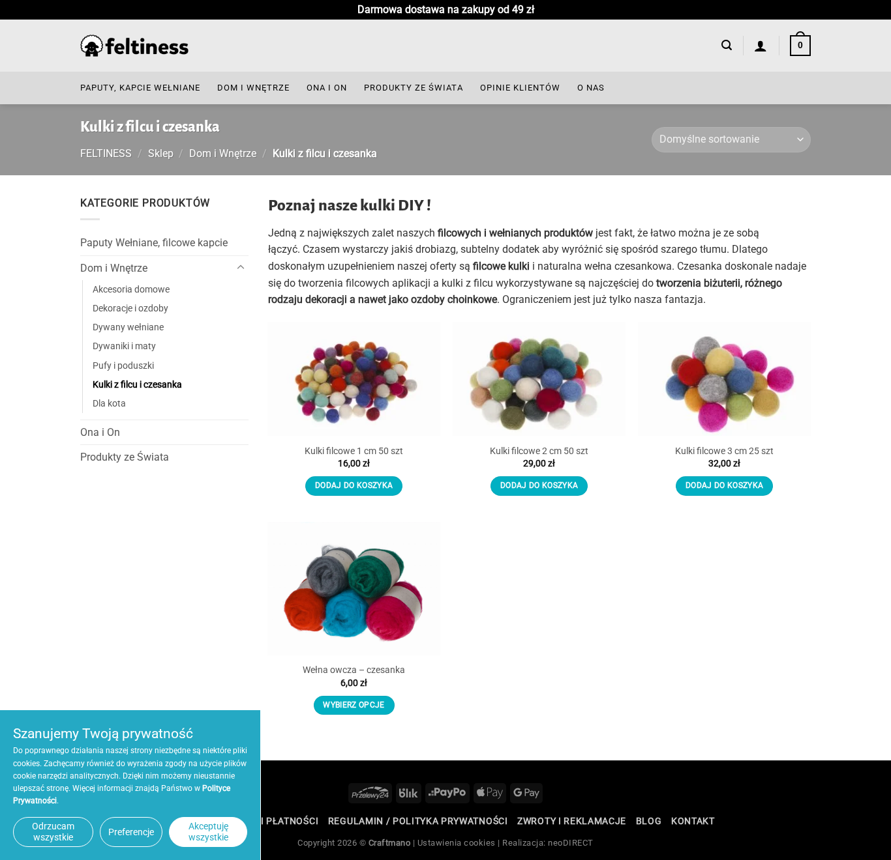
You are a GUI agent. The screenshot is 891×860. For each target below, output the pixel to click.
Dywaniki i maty (124, 346)
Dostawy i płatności (266, 821)
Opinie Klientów (520, 88)
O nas (591, 88)
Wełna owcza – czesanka (354, 670)
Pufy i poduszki (123, 365)
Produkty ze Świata (413, 88)
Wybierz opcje (354, 705)
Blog (649, 821)
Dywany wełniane (128, 327)
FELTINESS (106, 153)
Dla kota (109, 402)
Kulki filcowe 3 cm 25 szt (724, 451)
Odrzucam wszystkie (53, 831)
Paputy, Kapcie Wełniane (140, 88)
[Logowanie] (761, 45)
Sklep (161, 153)
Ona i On (327, 88)
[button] (726, 45)
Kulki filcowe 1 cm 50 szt (354, 451)
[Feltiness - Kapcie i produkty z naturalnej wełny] (134, 46)
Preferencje (131, 832)
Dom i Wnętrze (253, 88)
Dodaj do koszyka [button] (354, 485)
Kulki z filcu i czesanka (137, 384)
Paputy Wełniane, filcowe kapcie (154, 242)
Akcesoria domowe (131, 289)
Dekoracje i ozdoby (130, 308)
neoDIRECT (571, 843)
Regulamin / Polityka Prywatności (418, 821)
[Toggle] (241, 268)
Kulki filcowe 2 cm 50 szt (539, 451)
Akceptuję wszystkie (208, 831)
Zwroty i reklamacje (571, 821)
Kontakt (693, 821)
